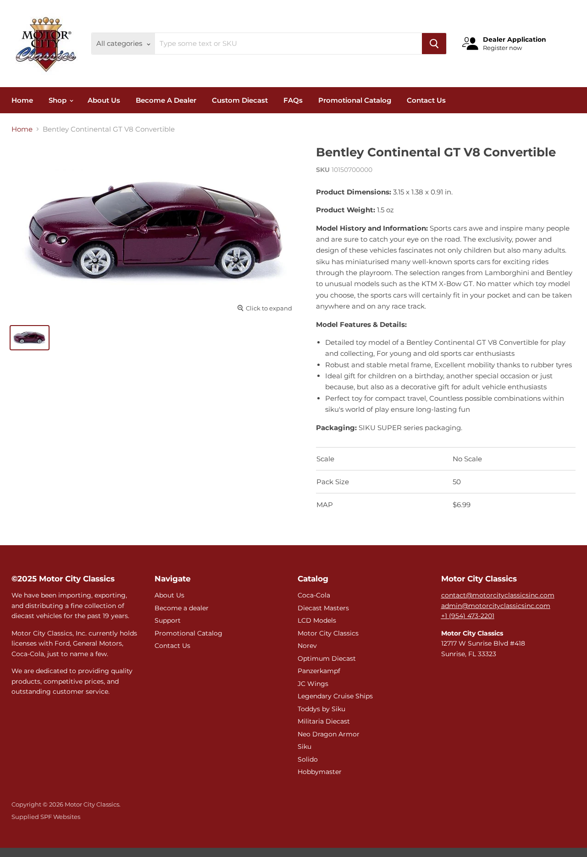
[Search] (434, 43)
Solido (308, 759)
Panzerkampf (319, 671)
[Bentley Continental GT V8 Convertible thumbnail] (30, 337)
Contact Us (426, 100)
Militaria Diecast (324, 721)
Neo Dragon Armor (329, 734)
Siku (304, 746)
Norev (307, 645)
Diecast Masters (323, 608)
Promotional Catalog (354, 100)
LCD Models (317, 620)
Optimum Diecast (327, 658)
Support (168, 620)
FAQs (293, 100)
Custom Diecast (240, 100)
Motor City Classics (328, 633)
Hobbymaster (320, 772)
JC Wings (313, 684)
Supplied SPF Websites (45, 816)
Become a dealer (182, 608)
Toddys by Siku (321, 709)
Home (22, 100)
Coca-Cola (314, 595)
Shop (58, 100)
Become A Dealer (166, 100)
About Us (104, 100)
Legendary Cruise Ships (335, 696)
